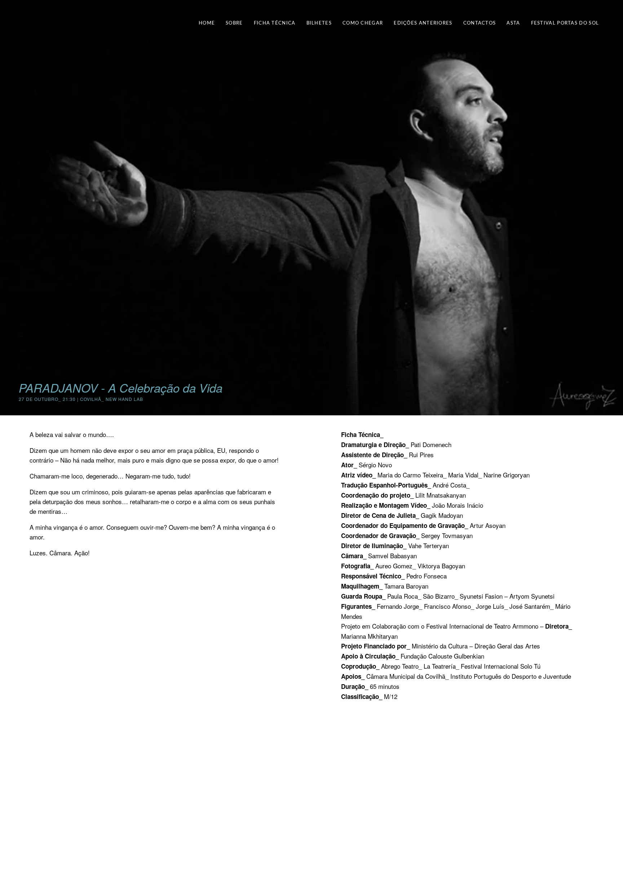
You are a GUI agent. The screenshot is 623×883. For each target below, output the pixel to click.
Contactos (479, 23)
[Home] (28, 22)
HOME (207, 23)
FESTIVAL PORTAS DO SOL (565, 23)
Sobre (234, 23)
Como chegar (363, 23)
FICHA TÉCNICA (275, 23)
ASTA (513, 23)
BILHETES (319, 23)
